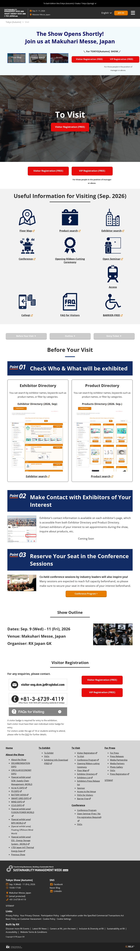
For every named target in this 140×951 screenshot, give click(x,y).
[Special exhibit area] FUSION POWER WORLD (22, 810)
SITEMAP (109, 780)
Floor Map (26, 230)
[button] (121, 13)
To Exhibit (48, 753)
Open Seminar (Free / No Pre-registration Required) (89, 815)
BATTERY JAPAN (18, 794)
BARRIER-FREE (111, 315)
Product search (68, 230)
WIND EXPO (16, 801)
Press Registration (118, 774)
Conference (26, 258)
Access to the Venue (86, 791)
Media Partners (117, 763)
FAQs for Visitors (85, 795)
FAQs (46, 756)
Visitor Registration (86, 753)
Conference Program (87, 759)
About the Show (15, 754)
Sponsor (81, 788)
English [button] (105, 12)
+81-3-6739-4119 (17, 899)
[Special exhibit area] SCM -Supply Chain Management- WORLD (21, 780)
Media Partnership (118, 759)
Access (113, 287)
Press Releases (117, 756)
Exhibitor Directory (86, 774)
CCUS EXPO (16, 805)
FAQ (27, 734)
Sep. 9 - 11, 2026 (38, 11)
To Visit (80, 756)
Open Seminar (111, 258)
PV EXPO (15, 791)
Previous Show (18, 854)
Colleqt (25, 315)
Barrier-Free (82, 798)
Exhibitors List (83, 777)
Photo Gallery (116, 767)
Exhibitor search (111, 230)
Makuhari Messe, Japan (41, 14)
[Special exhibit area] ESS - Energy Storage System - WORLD (21, 840)
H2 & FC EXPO (18, 787)
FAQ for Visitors (70, 315)
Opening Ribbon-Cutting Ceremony (70, 260)
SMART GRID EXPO (20, 798)
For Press (114, 753)
